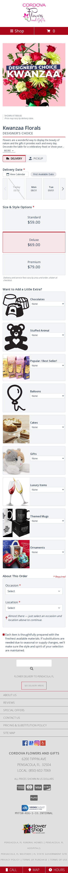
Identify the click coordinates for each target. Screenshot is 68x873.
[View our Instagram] (37, 745)
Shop (19, 31)
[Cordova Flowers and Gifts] (34, 22)
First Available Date (43, 174)
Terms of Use (58, 859)
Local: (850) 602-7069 (34, 770)
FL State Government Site (50, 853)
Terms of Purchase (34, 859)
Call (12, 870)
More (7, 150)
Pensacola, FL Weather (16, 853)
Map (35, 870)
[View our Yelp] (43, 745)
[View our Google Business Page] (31, 745)
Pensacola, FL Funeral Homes (23, 842)
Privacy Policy (10, 859)
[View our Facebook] (25, 745)
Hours (58, 870)
